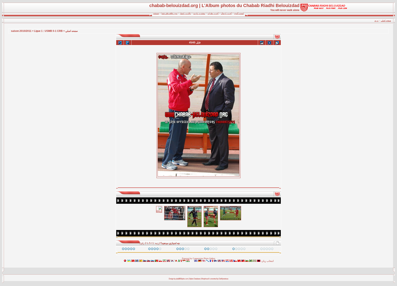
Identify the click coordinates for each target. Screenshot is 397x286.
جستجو (156, 13)
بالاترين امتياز (185, 13)
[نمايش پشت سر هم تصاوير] (261, 42)
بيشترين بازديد (199, 13)
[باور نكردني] (128, 249)
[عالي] (154, 249)
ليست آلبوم (239, 13)
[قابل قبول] (211, 249)
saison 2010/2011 (21, 31)
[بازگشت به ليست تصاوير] (277, 42)
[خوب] (183, 249)
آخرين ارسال (226, 13)
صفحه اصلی (386, 20)
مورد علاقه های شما (169, 13)
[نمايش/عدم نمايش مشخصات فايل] (269, 42)
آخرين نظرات (213, 13)
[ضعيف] (239, 249)
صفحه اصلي (71, 31)
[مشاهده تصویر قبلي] (127, 42)
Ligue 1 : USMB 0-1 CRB (48, 31)
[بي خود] (267, 249)
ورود (376, 20)
